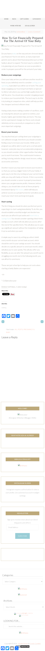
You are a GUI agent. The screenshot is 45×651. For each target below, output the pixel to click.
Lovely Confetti (35, 644)
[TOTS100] (23, 615)
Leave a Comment (34, 32)
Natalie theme (23, 644)
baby (14, 53)
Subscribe (22, 536)
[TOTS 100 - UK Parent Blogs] (23, 613)
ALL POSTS (19, 329)
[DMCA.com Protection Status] (23, 647)
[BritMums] (22, 466)
